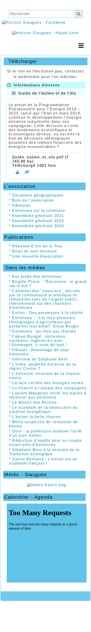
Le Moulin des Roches (34, 402)
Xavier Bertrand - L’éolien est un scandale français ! (43, 461)
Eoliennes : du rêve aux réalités (44, 331)
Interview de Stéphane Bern (40, 359)
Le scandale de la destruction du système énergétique (43, 410)
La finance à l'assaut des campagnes (49, 388)
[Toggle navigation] (81, 45)
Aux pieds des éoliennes (36, 276)
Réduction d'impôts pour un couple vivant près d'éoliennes (45, 443)
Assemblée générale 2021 (38, 216)
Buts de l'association (33, 200)
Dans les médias (43, 267)
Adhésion (21, 205)
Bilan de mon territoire (34, 251)
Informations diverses (35, 85)
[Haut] (9, 4)
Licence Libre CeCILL (69, 618)
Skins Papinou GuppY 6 (24, 618)
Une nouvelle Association (37, 256)
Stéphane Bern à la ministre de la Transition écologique (44, 452)
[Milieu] (23, 4)
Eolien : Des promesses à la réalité (47, 313)
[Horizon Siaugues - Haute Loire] (45, 33)
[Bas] (37, 4)
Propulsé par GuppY (27, 610)
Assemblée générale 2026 (38, 226)
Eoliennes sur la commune (38, 211)
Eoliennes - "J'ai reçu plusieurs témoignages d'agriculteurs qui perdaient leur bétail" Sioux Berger (44, 322)
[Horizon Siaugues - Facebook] (33, 22)
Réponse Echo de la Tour (37, 246)
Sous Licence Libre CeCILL (53, 611)
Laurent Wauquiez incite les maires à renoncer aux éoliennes (48, 395)
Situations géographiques (37, 195)
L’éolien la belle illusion (36, 417)
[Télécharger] (18, 172)
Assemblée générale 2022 (38, 221)
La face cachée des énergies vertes (47, 383)
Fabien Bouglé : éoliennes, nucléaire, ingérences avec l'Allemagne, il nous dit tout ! (38, 340)
